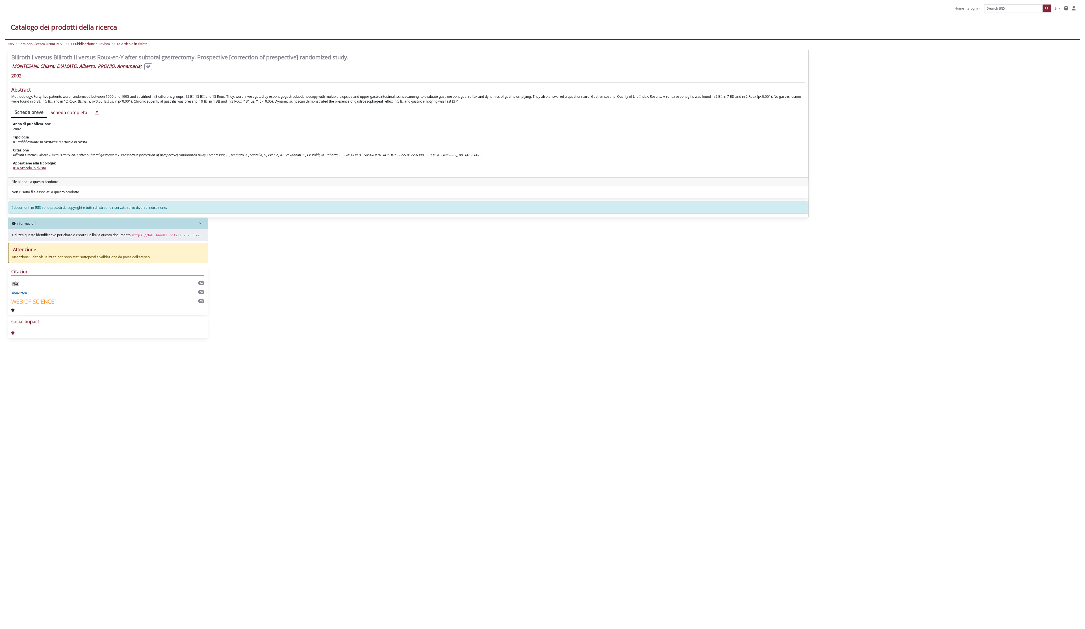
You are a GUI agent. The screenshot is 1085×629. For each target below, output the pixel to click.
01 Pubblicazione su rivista (89, 44)
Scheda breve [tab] (29, 112)
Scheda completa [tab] (69, 112)
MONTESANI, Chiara (33, 66)
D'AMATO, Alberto (76, 66)
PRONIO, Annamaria (119, 66)
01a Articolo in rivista (130, 44)
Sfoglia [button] (972, 8)
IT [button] (1056, 8)
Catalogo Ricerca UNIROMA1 (41, 44)
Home (959, 8)
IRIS (11, 44)
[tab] (97, 112)
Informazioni (26, 223)
